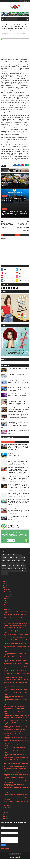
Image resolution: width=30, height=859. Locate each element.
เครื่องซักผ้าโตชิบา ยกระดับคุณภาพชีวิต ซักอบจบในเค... (15, 744)
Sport (7, 563)
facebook (27, 235)
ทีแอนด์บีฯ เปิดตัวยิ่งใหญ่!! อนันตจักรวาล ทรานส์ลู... (16, 720)
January (6, 807)
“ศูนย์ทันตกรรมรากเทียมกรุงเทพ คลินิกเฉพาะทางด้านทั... (16, 788)
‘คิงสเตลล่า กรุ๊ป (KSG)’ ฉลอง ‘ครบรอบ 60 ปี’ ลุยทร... (15, 717)
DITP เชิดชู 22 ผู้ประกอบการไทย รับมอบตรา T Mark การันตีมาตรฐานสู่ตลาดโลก (15, 199)
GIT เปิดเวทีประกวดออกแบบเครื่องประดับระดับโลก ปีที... (16, 712)
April (5, 607)
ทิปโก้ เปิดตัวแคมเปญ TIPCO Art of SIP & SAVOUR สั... (16, 664)
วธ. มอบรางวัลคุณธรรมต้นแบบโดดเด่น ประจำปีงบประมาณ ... (15, 781)
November (6, 591)
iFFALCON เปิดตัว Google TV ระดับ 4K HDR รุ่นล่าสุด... (15, 628)
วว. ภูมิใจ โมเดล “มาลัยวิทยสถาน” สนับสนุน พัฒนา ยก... (16, 723)
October (6, 594)
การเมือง (4, 565)
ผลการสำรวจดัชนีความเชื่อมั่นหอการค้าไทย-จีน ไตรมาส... (15, 798)
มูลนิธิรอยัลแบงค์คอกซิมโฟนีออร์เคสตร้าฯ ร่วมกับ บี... (15, 690)
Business (9, 554)
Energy (20, 554)
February (6, 805)
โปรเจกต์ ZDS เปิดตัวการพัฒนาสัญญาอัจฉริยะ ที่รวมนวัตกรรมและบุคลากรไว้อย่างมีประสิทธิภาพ (18, 394)
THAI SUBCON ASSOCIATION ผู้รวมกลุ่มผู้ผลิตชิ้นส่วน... (15, 643)
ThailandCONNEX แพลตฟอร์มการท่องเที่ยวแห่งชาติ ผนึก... (16, 650)
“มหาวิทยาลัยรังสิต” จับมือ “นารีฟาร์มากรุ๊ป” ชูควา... (15, 795)
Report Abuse (5, 848)
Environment (11, 557)
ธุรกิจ (15, 568)
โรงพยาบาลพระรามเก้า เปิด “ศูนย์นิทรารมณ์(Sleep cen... (16, 693)
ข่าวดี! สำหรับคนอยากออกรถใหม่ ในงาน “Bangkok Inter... (16, 679)
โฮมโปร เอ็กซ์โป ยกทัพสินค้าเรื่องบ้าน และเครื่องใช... (15, 700)
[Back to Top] (20, 854)
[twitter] (22, 1)
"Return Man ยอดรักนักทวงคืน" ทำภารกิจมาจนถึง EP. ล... (15, 778)
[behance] (28, 1)
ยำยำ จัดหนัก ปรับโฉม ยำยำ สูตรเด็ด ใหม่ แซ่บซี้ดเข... (16, 763)
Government (22, 557)
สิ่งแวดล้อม (24, 571)
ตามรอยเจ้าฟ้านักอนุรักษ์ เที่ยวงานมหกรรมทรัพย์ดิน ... (16, 640)
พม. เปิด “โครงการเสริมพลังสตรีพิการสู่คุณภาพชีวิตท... (15, 620)
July (5, 600)
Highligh (3, 560)
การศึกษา (9, 565)
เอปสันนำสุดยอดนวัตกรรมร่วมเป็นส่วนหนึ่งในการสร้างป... (16, 654)
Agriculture (4, 554)
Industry (13, 560)
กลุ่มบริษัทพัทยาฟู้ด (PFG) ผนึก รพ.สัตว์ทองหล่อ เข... (16, 731)
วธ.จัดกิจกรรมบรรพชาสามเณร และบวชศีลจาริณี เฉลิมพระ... (15, 726)
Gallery (17, 557)
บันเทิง (19, 568)
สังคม (19, 571)
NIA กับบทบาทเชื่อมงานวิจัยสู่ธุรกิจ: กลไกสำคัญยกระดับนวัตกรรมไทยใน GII (18, 494)
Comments (22, 442)
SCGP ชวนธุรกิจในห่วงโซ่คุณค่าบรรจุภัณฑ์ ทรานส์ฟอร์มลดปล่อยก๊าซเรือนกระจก (18, 369)
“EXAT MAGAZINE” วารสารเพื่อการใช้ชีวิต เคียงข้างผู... (16, 667)
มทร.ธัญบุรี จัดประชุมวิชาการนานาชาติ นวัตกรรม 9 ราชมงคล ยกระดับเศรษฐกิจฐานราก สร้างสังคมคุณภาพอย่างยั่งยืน (18, 388)
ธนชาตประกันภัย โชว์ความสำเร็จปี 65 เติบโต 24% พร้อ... (16, 670)
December (6, 589)
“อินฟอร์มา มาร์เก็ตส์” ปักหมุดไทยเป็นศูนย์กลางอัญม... (16, 683)
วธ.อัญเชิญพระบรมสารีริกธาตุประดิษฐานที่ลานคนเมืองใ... (16, 774)
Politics (23, 560)
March (6, 609)
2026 (4, 581)
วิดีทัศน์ (14, 571)
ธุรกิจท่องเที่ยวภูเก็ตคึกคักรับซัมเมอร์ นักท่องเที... (15, 637)
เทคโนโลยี (10, 568)
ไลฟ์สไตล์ (9, 571)
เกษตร (18, 565)
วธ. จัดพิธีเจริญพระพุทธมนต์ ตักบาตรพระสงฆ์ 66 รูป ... (15, 769)
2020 (4, 814)
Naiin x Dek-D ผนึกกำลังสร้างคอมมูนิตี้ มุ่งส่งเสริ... (15, 706)
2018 (4, 819)
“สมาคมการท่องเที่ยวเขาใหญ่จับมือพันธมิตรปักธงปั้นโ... (15, 611)
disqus (21, 235)
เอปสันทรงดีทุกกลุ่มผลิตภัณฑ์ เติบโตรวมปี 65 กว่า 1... (15, 748)
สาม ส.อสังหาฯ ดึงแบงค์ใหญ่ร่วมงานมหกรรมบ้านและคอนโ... (15, 737)
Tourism (18, 563)
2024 (4, 585)
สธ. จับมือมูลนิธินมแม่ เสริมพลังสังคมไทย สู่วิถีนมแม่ (16, 677)
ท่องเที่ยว (4, 568)
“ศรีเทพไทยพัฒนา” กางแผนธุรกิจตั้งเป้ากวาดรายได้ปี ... (16, 686)
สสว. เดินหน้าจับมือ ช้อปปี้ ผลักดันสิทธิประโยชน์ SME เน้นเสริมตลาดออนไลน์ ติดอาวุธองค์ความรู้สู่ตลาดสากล (18, 382)
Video (23, 563)
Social (3, 563)
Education (15, 554)
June (5, 602)
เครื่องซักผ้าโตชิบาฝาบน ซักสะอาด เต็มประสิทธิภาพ (16, 715)
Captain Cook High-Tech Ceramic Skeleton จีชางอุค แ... (16, 657)
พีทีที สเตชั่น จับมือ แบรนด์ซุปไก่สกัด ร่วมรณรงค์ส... (16, 623)
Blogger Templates (21, 856)
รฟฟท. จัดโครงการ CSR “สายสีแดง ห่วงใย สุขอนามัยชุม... (15, 615)
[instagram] (26, 1)
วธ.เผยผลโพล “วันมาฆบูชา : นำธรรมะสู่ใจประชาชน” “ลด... (14, 784)
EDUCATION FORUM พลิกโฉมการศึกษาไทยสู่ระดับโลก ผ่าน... (15, 734)
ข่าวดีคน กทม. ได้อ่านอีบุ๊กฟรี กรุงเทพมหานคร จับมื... (15, 631)
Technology (12, 563)
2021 (4, 812)
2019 (4, 816)
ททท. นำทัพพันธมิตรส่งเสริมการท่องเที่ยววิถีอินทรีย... (15, 703)
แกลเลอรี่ (23, 565)
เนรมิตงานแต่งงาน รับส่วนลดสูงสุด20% (13, 772)
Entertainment (4, 557)
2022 (4, 810)
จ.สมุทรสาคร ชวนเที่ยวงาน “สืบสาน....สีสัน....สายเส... (16, 751)
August (6, 598)
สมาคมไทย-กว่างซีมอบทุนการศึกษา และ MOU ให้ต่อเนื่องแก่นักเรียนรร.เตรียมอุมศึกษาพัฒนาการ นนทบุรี (18, 432)
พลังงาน (24, 568)
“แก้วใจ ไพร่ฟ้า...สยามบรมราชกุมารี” (13, 618)
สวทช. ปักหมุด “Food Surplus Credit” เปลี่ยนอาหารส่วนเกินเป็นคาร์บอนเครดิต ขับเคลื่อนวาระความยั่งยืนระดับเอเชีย (18, 518)
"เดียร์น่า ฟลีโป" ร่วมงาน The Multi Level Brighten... (13, 696)
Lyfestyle (18, 560)
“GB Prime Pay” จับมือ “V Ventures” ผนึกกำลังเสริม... (15, 791)
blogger (17, 235)
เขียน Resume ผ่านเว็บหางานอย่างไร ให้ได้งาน (17, 374)
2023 (4, 587)
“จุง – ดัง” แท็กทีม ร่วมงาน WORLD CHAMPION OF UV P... (16, 674)
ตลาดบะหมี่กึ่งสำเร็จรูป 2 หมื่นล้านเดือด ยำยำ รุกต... (16, 757)
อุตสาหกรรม (4, 573)
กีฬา (14, 565)
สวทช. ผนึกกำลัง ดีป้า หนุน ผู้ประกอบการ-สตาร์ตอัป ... (16, 741)
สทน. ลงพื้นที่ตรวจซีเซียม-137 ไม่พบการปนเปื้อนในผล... (16, 634)
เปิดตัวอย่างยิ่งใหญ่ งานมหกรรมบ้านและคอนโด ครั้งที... (16, 647)
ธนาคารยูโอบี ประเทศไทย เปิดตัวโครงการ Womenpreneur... (14, 760)
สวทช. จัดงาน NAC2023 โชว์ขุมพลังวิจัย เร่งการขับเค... (16, 801)
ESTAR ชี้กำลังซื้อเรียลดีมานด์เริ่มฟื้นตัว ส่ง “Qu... (15, 625)
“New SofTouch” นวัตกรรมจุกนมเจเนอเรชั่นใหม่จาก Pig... (16, 660)
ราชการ (3, 571)
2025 (4, 583)
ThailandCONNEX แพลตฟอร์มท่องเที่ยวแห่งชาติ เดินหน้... (16, 754)
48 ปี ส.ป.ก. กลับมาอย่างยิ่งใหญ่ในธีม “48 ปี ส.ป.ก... (16, 766)
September (7, 596)
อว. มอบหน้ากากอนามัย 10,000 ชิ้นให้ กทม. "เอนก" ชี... (16, 709)
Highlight (23, 33)
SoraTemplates (8, 856)
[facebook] (20, 1)
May (5, 605)
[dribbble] (24, 1)
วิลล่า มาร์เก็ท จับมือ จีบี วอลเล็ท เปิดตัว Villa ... (15, 729)
